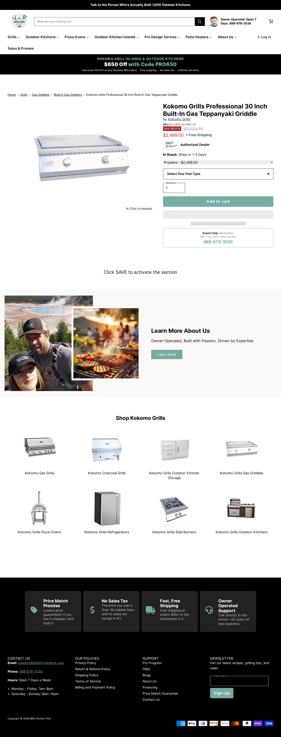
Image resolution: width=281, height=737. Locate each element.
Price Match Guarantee (160, 693)
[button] (218, 214)
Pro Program (152, 663)
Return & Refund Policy (92, 669)
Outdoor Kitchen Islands (115, 37)
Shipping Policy (86, 675)
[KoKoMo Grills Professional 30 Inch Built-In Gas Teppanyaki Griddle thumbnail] (31, 225)
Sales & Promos (21, 48)
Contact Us (151, 699)
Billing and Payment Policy (95, 687)
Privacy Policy (85, 663)
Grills (12, 37)
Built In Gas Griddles (68, 94)
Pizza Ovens (75, 37)
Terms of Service (88, 681)
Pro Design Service (161, 37)
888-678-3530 (218, 241)
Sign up (222, 693)
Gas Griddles (41, 94)
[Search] (200, 21)
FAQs (146, 669)
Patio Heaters (198, 37)
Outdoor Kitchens (41, 37)
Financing (150, 687)
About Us (226, 37)
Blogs (147, 675)
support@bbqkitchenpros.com (41, 663)
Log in (265, 37)
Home (12, 94)
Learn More (167, 354)
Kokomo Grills (179, 119)
